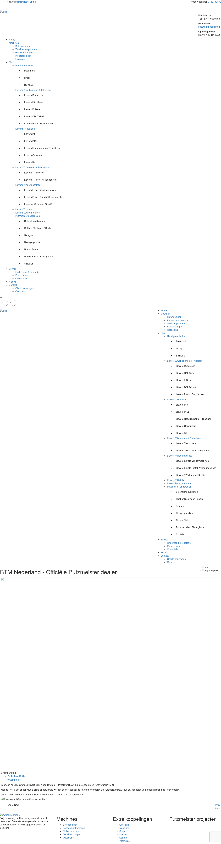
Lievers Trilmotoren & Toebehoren (32, 167)
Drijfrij (27, 77)
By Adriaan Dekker (17, 776)
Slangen (28, 235)
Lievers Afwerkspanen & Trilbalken (33, 90)
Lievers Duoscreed (34, 95)
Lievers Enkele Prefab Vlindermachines (44, 197)
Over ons (20, 291)
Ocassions (68, 837)
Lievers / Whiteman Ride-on (38, 204)
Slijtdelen (28, 263)
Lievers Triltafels (23, 209)
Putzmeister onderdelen (27, 215)
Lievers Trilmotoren (34, 172)
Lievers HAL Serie (33, 102)
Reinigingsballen (32, 242)
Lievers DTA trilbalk (34, 116)
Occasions (20, 59)
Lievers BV (29, 162)
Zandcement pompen (74, 827)
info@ (209, 26)
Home (12, 39)
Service (13, 268)
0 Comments (14, 779)
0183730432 (214, 1)
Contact (13, 284)
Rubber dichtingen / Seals (37, 228)
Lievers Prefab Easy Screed (38, 123)
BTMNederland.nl (27, 1)
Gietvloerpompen (24, 52)
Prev (217, 804)
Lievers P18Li (31, 140)
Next (217, 808)
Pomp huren (21, 275)
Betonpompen (22, 46)
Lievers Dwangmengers (27, 212)
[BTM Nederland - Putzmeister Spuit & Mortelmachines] (3, 11)
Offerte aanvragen (24, 288)
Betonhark (29, 70)
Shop (11, 62)
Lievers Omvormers (34, 155)
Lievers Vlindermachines (27, 184)
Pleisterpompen (23, 55)
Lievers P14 (30, 133)
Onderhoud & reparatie (27, 272)
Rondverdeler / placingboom (38, 256)
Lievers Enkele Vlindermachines (40, 190)
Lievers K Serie (32, 109)
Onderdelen (21, 278)
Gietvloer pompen (72, 834)
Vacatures (124, 840)
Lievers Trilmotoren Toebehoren (40, 179)
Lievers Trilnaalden (25, 128)
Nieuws (12, 281)
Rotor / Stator (31, 249)
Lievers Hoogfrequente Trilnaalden (42, 148)
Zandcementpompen (26, 49)
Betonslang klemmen (35, 221)
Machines (14, 42)
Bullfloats (28, 84)
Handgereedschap (24, 65)
